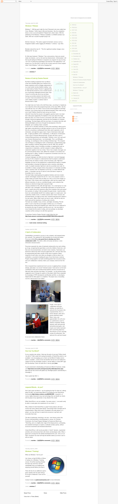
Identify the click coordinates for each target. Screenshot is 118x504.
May (74, 72)
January (75, 98)
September (76, 61)
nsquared (76, 120)
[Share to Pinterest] (59, 68)
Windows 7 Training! (32, 451)
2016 (73, 32)
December (76, 53)
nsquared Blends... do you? (34, 387)
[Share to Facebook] (57, 68)
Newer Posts (27, 493)
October (75, 59)
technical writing (42, 223)
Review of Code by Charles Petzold (36, 78)
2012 (73, 43)
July (74, 66)
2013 (73, 40)
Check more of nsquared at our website (81, 18)
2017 (73, 30)
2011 (73, 45)
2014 (73, 38)
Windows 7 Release (31, 26)
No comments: (46, 68)
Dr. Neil (75, 116)
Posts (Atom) (35, 496)
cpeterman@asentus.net (42, 480)
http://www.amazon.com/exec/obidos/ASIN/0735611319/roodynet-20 (44, 216)
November (76, 56)
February (75, 95)
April (74, 74)
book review (33, 223)
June (74, 69)
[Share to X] (55, 68)
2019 (73, 24)
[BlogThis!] (53, 68)
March (75, 93)
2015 (73, 35)
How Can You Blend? (32, 351)
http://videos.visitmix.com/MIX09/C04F (43, 394)
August (75, 64)
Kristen (75, 118)
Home (45, 493)
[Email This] (52, 68)
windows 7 (33, 71)
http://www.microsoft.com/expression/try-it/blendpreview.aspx (45, 368)
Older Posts (63, 493)
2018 (73, 27)
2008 (73, 100)
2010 (73, 48)
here (56, 363)
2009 (73, 51)
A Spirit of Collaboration (33, 232)
